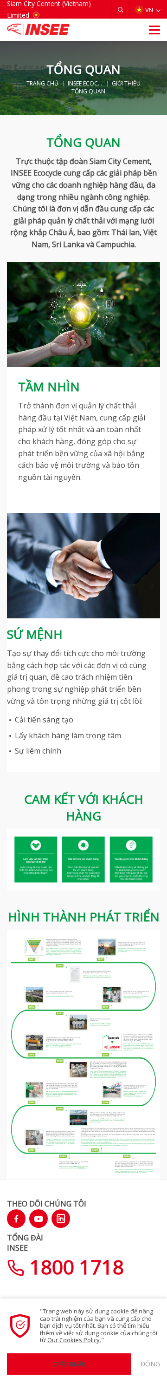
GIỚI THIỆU (126, 83)
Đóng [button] (150, 1363)
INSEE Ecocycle (85, 83)
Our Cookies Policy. (74, 1340)
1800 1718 (74, 1266)
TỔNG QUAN (88, 91)
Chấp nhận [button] (69, 1364)
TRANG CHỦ (42, 83)
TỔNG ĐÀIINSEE (25, 1243)
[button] (120, 9)
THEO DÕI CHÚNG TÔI (46, 1204)
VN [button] (149, 10)
